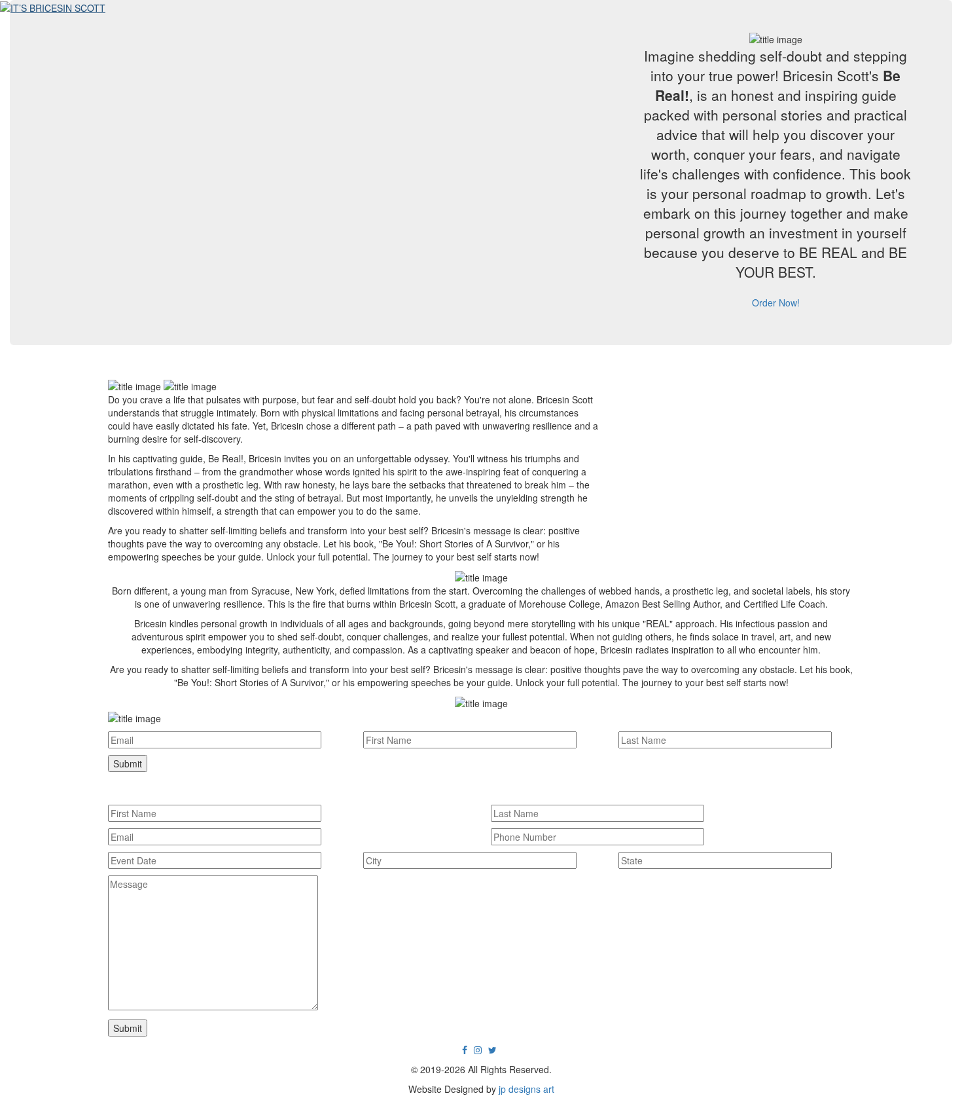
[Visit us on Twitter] (492, 1049)
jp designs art (526, 1088)
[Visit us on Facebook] (464, 1049)
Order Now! (776, 302)
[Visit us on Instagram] (478, 1049)
